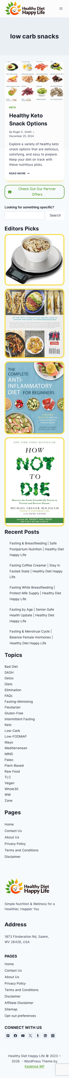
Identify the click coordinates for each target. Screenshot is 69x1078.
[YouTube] (23, 1035)
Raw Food (12, 771)
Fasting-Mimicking (19, 702)
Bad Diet (11, 666)
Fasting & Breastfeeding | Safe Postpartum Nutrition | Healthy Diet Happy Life (37, 549)
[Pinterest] (8, 1035)
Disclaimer (13, 857)
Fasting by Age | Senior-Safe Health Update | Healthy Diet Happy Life (32, 615)
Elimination (13, 690)
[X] (30, 1035)
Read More (19, 173)
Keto (8, 725)
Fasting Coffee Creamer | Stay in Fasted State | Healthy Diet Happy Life (36, 571)
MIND (9, 754)
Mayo (9, 742)
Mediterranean (16, 748)
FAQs (8, 696)
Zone (8, 800)
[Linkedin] (45, 1035)
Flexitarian (13, 707)
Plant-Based (14, 765)
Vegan (9, 783)
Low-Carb (12, 731)
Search (55, 215)
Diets (8, 684)
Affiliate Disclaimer (19, 1003)
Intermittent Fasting (20, 719)
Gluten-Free (14, 713)
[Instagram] (53, 1035)
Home (9, 824)
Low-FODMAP (16, 736)
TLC (8, 777)
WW (8, 795)
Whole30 (11, 789)
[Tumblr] (37, 1035)
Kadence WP (34, 1066)
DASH (9, 672)
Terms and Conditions (22, 850)
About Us (12, 837)
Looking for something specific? (29, 207)
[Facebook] (15, 1035)
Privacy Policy (15, 844)
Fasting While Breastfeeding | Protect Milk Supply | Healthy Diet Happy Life (35, 593)
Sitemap (11, 1009)
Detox (9, 678)
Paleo (9, 760)
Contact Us (13, 831)
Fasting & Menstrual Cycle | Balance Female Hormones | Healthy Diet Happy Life (31, 637)
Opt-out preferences (20, 1016)
